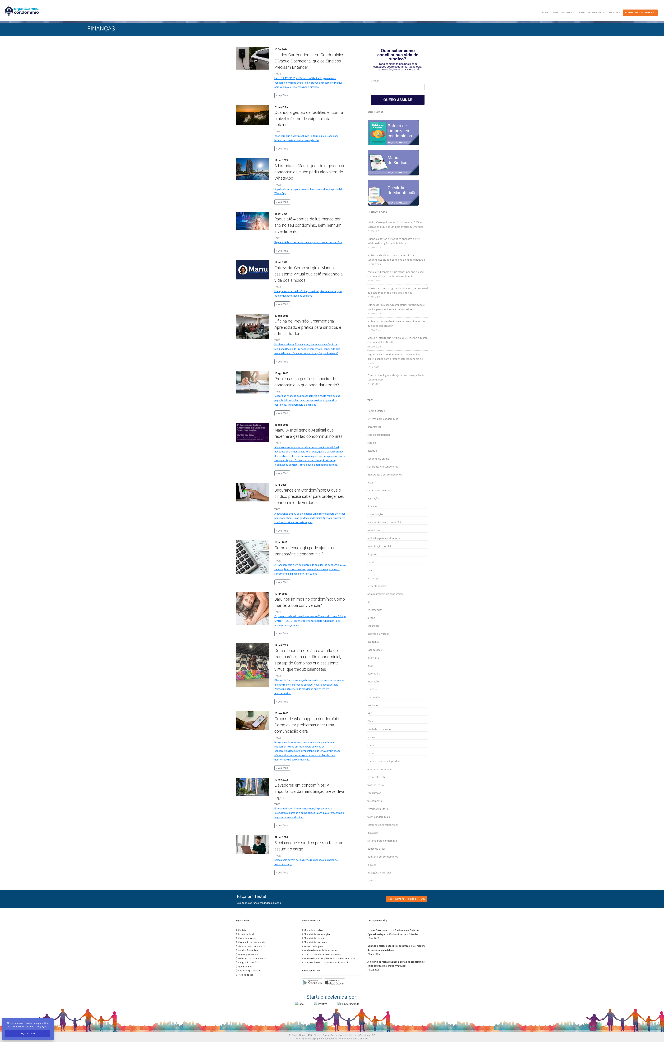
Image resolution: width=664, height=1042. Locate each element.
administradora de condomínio (385, 594)
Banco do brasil (376, 848)
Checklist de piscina (314, 938)
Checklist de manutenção (317, 934)
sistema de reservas (379, 490)
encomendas (374, 609)
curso (370, 745)
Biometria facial (246, 934)
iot (368, 602)
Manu (370, 880)
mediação (373, 681)
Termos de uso (245, 974)
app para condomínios (380, 769)
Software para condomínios (252, 958)
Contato (242, 930)
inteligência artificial (379, 872)
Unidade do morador (379, 729)
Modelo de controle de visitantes (321, 950)
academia (373, 641)
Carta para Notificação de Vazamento (323, 954)
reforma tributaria (378, 808)
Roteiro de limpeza (313, 946)
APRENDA (613, 12)
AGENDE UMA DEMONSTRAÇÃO (640, 12)
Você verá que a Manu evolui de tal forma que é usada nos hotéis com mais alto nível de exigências (306, 141)
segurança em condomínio (382, 466)
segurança (373, 625)
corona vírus (374, 649)
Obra (370, 721)
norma (371, 737)
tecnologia (373, 578)
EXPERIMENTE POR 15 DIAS (406, 899)
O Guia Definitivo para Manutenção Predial (326, 962)
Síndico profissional (248, 954)
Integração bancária (248, 962)
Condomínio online (248, 950)
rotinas (371, 753)
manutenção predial (379, 546)
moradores (373, 530)
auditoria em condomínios (382, 856)
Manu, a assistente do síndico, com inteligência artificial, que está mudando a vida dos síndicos (308, 297)
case (370, 570)
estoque (372, 450)
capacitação (374, 793)
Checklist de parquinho (316, 942)
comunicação (375, 514)
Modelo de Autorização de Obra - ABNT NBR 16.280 (330, 958)
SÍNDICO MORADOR (563, 12)
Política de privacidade (249, 970)
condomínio (374, 697)
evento (371, 562)
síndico (371, 442)
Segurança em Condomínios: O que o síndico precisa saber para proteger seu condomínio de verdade (395, 359)
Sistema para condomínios (251, 946)
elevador (372, 864)
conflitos (372, 689)
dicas (370, 482)
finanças (372, 506)
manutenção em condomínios (384, 474)
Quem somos (245, 966)
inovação (372, 832)
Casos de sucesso (247, 938)
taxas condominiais (378, 816)
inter (370, 665)
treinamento (374, 801)
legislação (373, 498)
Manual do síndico (313, 930)
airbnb (371, 617)
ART (369, 713)
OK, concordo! (27, 1033)
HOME (545, 12)
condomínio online (378, 458)
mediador (373, 705)
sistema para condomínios (382, 418)
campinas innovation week (382, 824)
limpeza (372, 554)
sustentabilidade (377, 586)
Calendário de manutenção (252, 942)
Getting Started (376, 411)
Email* (375, 81)
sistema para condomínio (382, 840)
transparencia (375, 785)
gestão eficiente (376, 777)
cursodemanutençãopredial (383, 761)
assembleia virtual (378, 633)
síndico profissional (378, 434)
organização (374, 426)
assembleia (374, 673)
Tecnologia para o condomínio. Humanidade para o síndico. (336, 1038)
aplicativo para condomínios (383, 538)
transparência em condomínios (385, 522)
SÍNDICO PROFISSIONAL (591, 12)
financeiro (373, 657)
